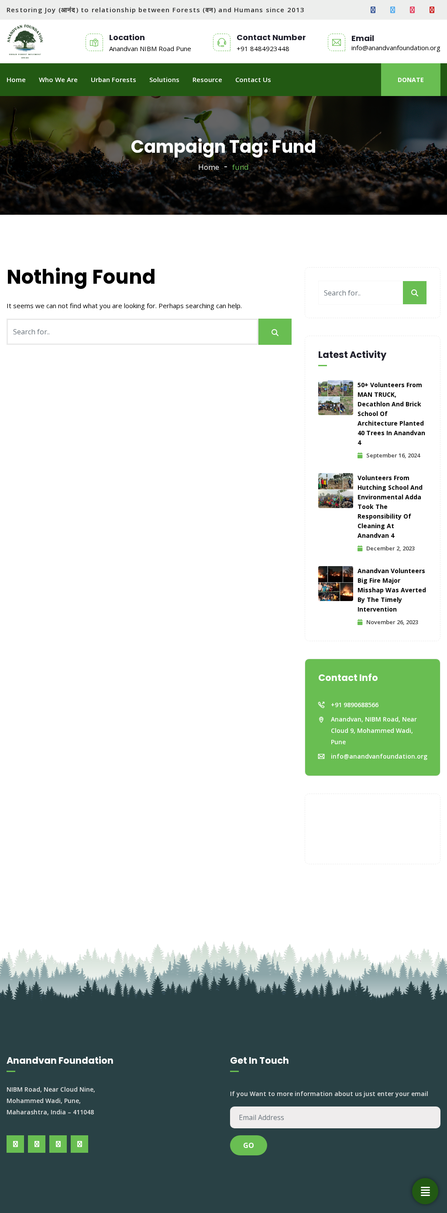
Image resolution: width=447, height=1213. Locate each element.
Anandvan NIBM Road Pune (150, 48)
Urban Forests (113, 79)
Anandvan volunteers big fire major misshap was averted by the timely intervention (392, 590)
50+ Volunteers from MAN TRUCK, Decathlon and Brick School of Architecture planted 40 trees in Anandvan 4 (391, 414)
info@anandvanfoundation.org (395, 47)
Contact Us (253, 79)
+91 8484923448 (263, 48)
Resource (207, 79)
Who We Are (58, 79)
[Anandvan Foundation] (25, 41)
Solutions (164, 79)
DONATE (411, 80)
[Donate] (425, 1191)
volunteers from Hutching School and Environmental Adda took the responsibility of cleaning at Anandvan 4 (390, 506)
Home (16, 79)
